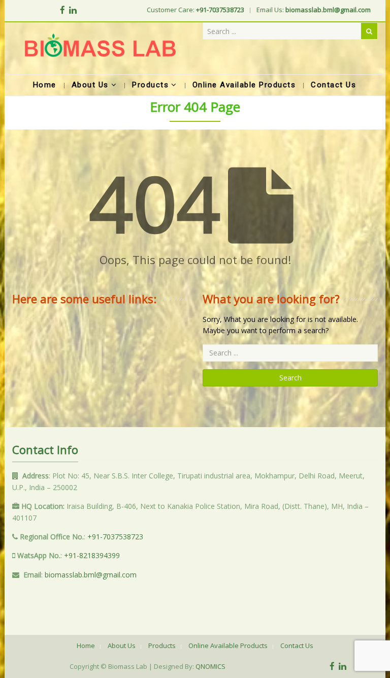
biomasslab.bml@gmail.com (91, 574)
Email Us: (313, 9)
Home (86, 645)
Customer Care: (195, 9)
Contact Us (296, 645)
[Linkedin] (73, 10)
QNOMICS (210, 666)
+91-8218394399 (92, 555)
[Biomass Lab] (99, 48)
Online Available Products (228, 645)
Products (162, 645)
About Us (122, 645)
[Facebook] (62, 10)
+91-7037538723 (115, 536)
